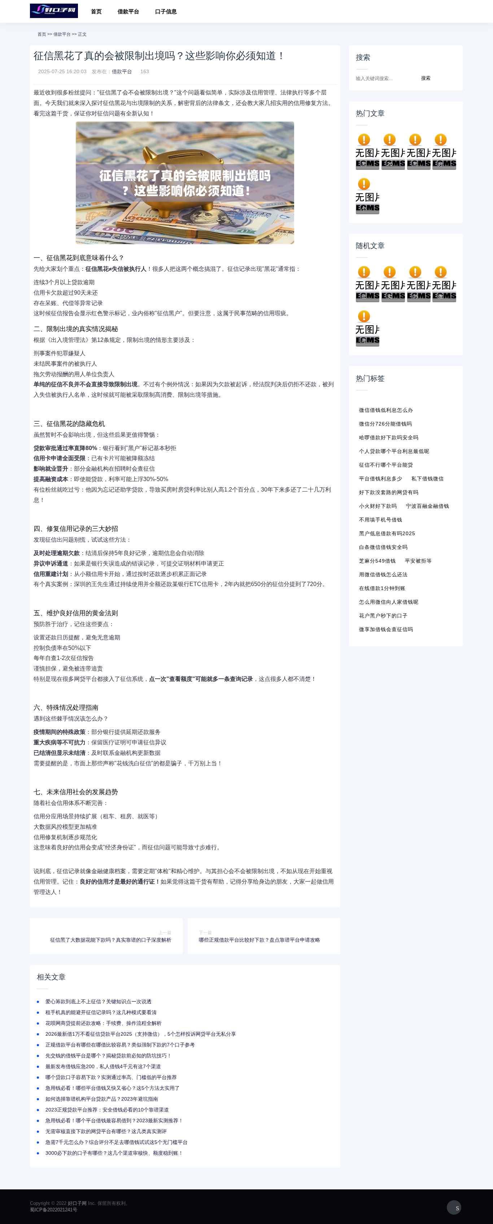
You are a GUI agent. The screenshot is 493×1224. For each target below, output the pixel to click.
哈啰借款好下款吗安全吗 (389, 437)
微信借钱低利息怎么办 (386, 410)
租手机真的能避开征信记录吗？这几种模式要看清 (101, 1012)
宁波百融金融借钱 (427, 506)
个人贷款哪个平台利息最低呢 (394, 451)
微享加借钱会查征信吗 (386, 629)
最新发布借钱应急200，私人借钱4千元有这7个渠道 (103, 1066)
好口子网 (77, 1203)
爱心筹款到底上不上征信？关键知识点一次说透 (98, 1001)
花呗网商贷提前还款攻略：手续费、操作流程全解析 (103, 1023)
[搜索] (455, 12)
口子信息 (166, 11)
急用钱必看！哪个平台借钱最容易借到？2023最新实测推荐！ (114, 1120)
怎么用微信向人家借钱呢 (389, 602)
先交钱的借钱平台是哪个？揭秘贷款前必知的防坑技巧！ (108, 1055)
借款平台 (128, 11)
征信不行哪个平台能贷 (386, 465)
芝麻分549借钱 (377, 561)
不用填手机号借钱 (380, 520)
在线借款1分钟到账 (382, 588)
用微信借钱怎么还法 (383, 574)
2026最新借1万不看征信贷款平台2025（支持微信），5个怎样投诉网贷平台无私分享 (140, 1034)
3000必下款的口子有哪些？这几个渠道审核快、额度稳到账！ (114, 1153)
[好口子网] (54, 11)
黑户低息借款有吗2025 (387, 533)
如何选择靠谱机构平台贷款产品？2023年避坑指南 (101, 1099)
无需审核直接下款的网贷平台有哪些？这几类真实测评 (106, 1131)
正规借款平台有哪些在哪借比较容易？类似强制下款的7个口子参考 (120, 1045)
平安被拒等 (418, 561)
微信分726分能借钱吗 (385, 424)
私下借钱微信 (427, 478)
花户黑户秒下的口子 (383, 615)
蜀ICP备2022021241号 (53, 1209)
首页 (96, 11)
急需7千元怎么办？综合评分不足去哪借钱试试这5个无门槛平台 (116, 1142)
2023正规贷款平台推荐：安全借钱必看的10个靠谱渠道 (107, 1110)
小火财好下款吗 (378, 506)
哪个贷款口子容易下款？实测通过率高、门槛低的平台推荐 (111, 1077)
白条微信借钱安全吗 (383, 547)
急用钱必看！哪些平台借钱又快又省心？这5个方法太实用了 (112, 1088)
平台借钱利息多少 (380, 478)
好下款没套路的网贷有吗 (389, 492)
